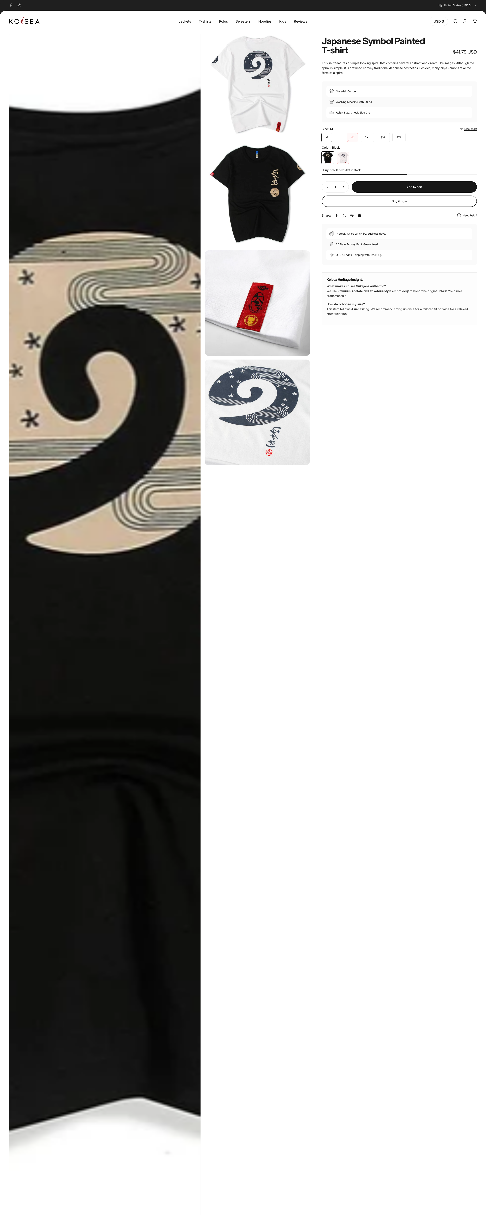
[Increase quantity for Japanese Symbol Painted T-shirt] (344, 186)
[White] (343, 158)
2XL (367, 137)
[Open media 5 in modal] (257, 412)
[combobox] (458, 5)
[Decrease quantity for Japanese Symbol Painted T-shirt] (326, 186)
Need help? (470, 215)
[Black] (328, 158)
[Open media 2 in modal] (257, 84)
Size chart (470, 128)
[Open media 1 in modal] (105, 624)
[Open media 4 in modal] (257, 303)
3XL (383, 137)
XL (352, 137)
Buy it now (399, 201)
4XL (399, 137)
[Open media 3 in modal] (257, 193)
